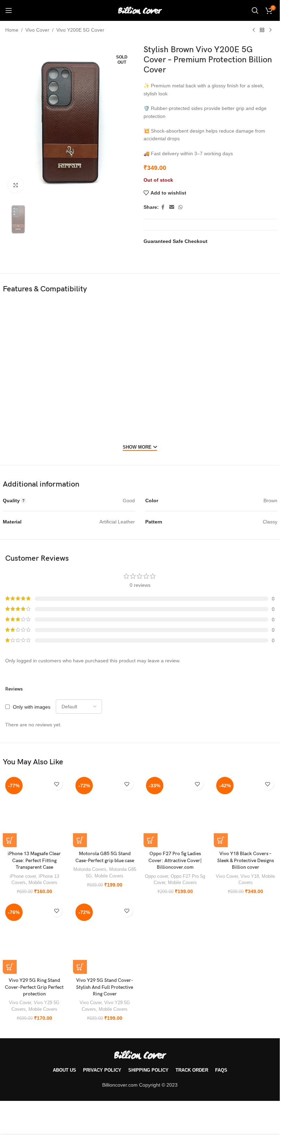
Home (11, 30)
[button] (10, 840)
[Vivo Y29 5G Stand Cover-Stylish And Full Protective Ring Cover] (105, 937)
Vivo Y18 (250, 876)
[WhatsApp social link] (180, 207)
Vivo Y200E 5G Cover (80, 30)
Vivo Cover (37, 30)
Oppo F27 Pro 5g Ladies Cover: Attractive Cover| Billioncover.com (175, 860)
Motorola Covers (89, 869)
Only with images (31, 707)
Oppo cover (156, 876)
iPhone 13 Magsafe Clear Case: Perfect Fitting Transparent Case (34, 860)
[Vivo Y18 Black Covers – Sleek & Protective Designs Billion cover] (245, 810)
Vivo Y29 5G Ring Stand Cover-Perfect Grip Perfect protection (34, 987)
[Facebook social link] (163, 207)
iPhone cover (23, 876)
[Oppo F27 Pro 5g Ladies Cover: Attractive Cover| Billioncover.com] (175, 810)
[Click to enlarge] (16, 185)
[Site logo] (140, 10)
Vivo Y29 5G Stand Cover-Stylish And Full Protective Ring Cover (104, 987)
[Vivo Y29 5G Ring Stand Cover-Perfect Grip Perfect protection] (34, 937)
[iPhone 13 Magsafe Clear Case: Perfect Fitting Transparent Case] (34, 810)
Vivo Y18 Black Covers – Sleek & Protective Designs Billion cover (245, 860)
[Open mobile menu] (9, 10)
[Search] (255, 10)
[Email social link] (171, 207)
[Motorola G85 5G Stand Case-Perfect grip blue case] (105, 810)
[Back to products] (262, 30)
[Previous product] (254, 30)
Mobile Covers (42, 882)
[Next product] (270, 30)
